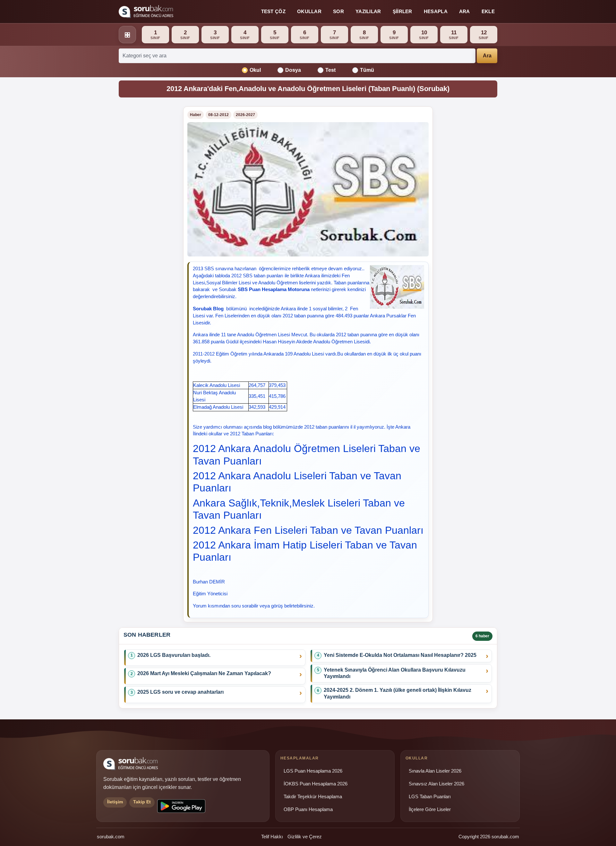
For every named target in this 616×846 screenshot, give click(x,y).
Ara (464, 11)
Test (330, 70)
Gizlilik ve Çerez (304, 836)
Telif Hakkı (272, 836)
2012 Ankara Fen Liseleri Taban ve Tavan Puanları (308, 530)
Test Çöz (273, 11)
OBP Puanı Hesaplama (308, 809)
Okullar (309, 11)
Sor (338, 11)
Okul (255, 70)
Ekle (488, 11)
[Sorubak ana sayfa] (146, 11)
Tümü (367, 70)
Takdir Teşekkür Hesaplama (313, 796)
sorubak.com (110, 836)
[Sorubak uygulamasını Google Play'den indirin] (181, 806)
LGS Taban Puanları (430, 796)
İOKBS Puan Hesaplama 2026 (315, 783)
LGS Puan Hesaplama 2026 (313, 771)
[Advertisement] (147, 202)
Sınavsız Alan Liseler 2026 (436, 783)
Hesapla (436, 11)
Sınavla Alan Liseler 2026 (435, 771)
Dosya (293, 70)
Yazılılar (368, 11)
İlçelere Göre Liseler (430, 809)
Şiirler (402, 11)
